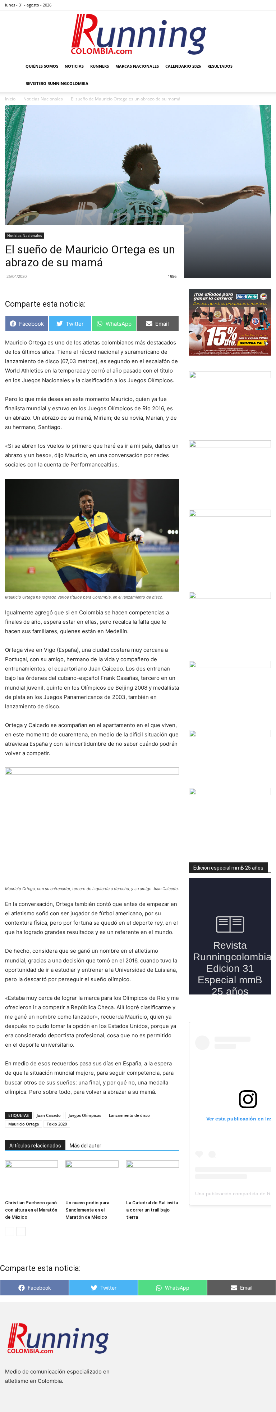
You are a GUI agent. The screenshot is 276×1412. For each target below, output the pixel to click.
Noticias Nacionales (24, 235)
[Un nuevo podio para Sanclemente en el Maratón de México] (91, 1178)
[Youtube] (265, 5)
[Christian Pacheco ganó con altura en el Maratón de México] (31, 1178)
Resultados (220, 66)
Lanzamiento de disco (129, 1115)
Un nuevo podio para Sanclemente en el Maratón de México (87, 1210)
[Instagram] (241, 5)
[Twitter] (253, 5)
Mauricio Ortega (23, 1124)
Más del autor (85, 1146)
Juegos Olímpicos (85, 1115)
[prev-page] (9, 1231)
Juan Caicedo (49, 1115)
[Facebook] (230, 5)
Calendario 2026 (183, 66)
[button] (262, 66)
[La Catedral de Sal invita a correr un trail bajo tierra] (152, 1178)
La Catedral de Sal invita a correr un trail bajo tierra (152, 1210)
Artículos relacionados (35, 1146)
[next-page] (21, 1231)
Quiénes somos (42, 66)
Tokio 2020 (57, 1124)
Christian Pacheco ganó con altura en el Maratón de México (31, 1210)
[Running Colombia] (138, 34)
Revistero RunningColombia (57, 83)
